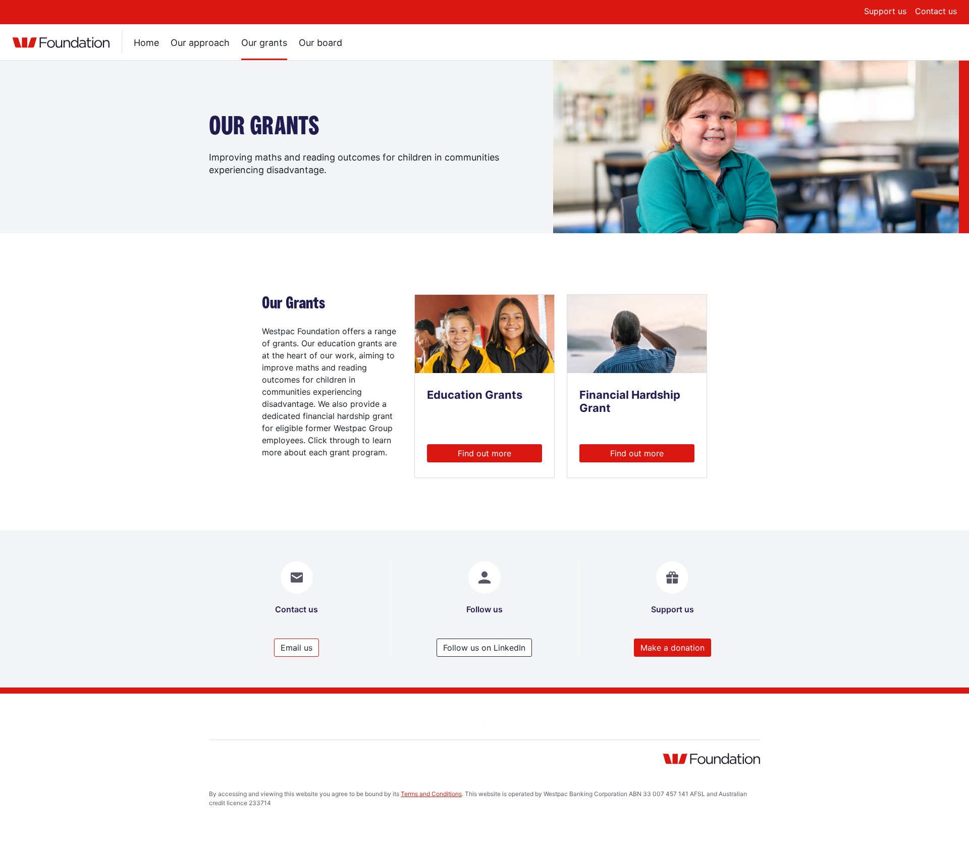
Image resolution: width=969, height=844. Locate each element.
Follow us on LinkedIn (484, 648)
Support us (885, 11)
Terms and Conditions (431, 794)
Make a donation (672, 648)
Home (146, 42)
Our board (320, 42)
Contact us (936, 11)
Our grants (264, 42)
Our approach (200, 42)
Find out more (484, 453)
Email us (296, 648)
